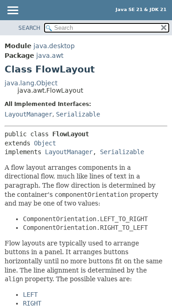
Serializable (78, 114)
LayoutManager (28, 114)
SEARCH (29, 28)
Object (45, 143)
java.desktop (54, 46)
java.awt (49, 55)
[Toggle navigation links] (12, 11)
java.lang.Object (31, 83)
